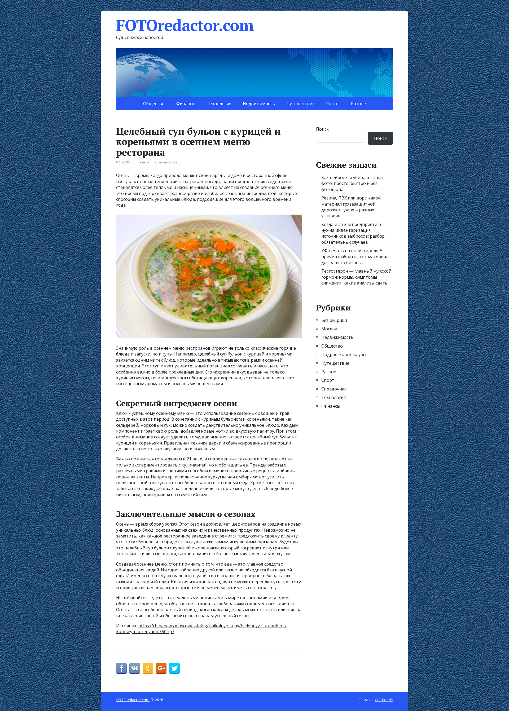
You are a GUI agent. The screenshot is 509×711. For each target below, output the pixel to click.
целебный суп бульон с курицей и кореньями (245, 354)
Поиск (322, 129)
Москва (329, 329)
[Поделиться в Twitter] (174, 668)
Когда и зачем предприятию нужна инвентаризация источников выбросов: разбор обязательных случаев (353, 233)
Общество (154, 103)
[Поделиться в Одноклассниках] (148, 668)
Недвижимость (259, 103)
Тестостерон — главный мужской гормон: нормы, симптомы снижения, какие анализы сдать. (356, 277)
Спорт (332, 103)
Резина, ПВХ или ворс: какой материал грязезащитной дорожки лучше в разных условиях (351, 207)
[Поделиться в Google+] (161, 668)
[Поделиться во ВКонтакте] (134, 668)
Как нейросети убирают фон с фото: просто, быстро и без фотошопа (352, 183)
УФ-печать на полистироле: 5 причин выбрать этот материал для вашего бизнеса (354, 256)
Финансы (185, 103)
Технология (219, 103)
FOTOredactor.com (185, 25)
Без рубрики (334, 320)
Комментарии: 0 (167, 162)
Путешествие (301, 103)
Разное (358, 103)
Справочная (333, 389)
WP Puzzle (384, 699)
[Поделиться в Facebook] (121, 668)
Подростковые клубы (343, 354)
